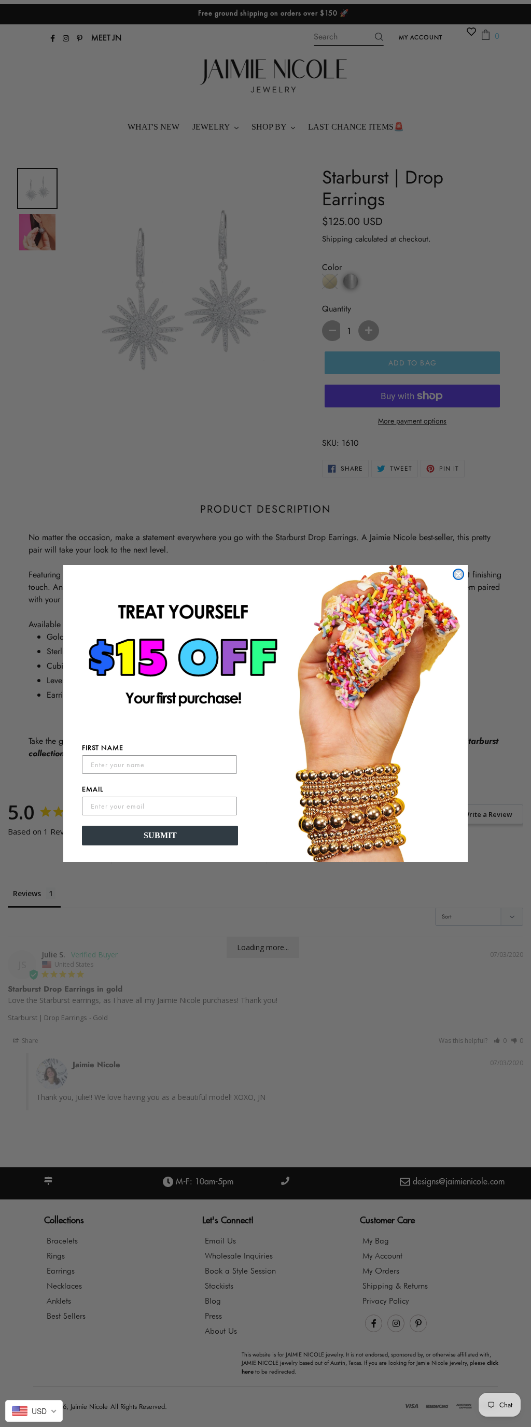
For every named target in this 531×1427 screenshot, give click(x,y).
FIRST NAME (102, 747)
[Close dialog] (458, 574)
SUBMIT (160, 835)
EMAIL (92, 789)
